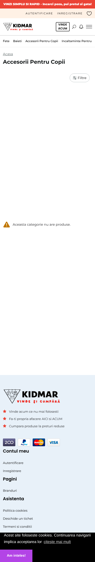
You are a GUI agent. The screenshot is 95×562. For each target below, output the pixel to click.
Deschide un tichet (18, 519)
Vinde (62, 27)
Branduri (10, 491)
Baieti (17, 41)
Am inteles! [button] (16, 556)
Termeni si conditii (17, 527)
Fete (6, 41)
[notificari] (81, 26)
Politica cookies (15, 511)
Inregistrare (70, 13)
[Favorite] (89, 13)
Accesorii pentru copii (41, 41)
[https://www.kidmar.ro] (19, 26)
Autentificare (39, 13)
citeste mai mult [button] (57, 542)
